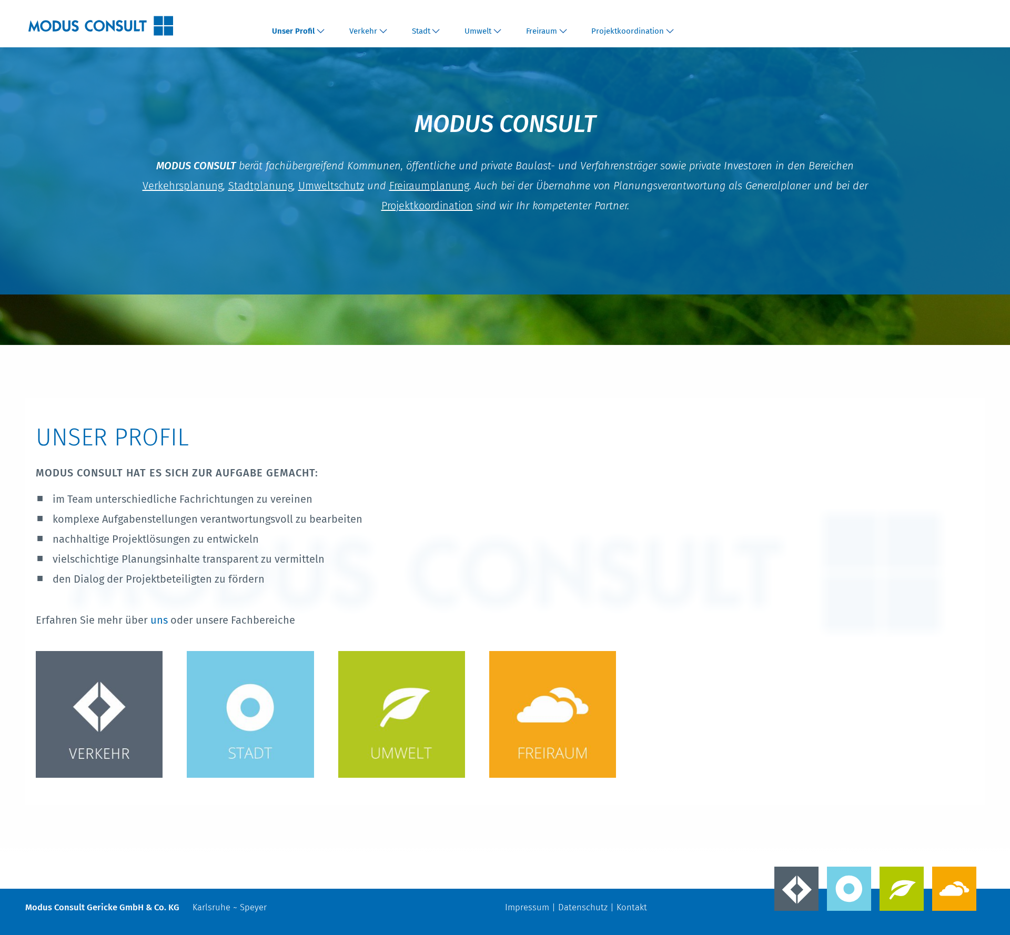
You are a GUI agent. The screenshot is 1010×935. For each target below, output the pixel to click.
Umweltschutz (331, 185)
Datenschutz (583, 907)
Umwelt (477, 31)
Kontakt (632, 907)
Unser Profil (293, 31)
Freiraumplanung (429, 185)
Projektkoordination (627, 31)
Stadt (421, 31)
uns (160, 620)
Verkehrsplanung (183, 185)
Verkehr (363, 31)
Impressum (527, 907)
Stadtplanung (260, 185)
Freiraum (541, 31)
